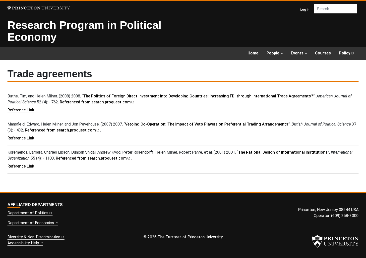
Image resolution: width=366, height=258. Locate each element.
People (272, 53)
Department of (27, 213)
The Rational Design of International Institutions (283, 152)
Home (252, 53)
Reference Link (20, 110)
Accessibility (23, 243)
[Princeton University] (38, 8)
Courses (323, 53)
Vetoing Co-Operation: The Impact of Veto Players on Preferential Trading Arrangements (206, 124)
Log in (304, 9)
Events (297, 53)
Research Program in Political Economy (84, 31)
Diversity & (33, 237)
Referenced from (97, 102)
